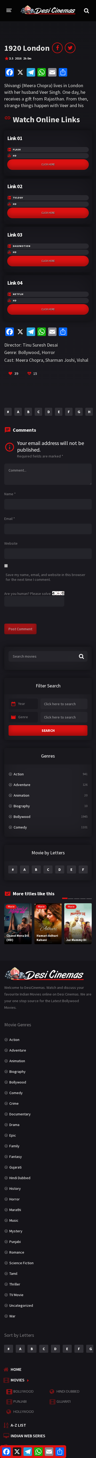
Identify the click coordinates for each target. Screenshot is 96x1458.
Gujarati (15, 1167)
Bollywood (28, 352)
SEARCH (48, 730)
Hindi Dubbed (19, 1177)
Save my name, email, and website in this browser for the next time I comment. (45, 577)
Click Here (48, 164)
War (12, 1316)
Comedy (20, 827)
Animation (21, 795)
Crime (14, 1103)
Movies (18, 1380)
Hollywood (23, 1411)
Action (19, 774)
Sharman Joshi (60, 360)
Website (11, 543)
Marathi (15, 1209)
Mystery (15, 1231)
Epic (12, 1135)
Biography (22, 806)
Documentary (20, 1114)
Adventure (22, 784)
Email (9, 518)
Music (13, 1220)
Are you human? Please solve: (28, 593)
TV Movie (16, 1294)
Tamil (13, 1273)
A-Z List (18, 1425)
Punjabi (15, 1241)
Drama (14, 1124)
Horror (48, 352)
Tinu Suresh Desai (40, 345)
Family (14, 1146)
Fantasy (15, 1156)
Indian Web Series (28, 1435)
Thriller (14, 1284)
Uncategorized (21, 1305)
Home (16, 1369)
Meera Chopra (29, 360)
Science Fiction (21, 1262)
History (15, 1188)
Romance (16, 1252)
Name (10, 493)
